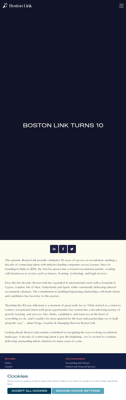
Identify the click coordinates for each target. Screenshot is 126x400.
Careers (9, 366)
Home (8, 362)
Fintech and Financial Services (80, 366)
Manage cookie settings (78, 391)
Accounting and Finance (77, 362)
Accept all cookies (29, 391)
